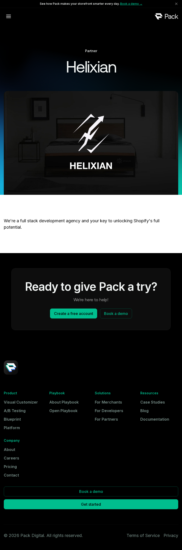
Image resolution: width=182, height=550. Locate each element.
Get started (91, 504)
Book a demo (116, 313)
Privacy (171, 535)
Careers (11, 458)
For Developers (109, 410)
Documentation (154, 419)
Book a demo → (131, 3)
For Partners (106, 419)
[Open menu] (8, 16)
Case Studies (152, 402)
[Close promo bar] (176, 4)
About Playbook (64, 402)
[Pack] (166, 16)
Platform (12, 427)
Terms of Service (143, 535)
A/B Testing (15, 410)
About (9, 449)
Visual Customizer (21, 402)
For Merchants (108, 402)
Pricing (10, 466)
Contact (11, 475)
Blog (144, 410)
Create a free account (73, 313)
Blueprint (12, 419)
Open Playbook (63, 410)
